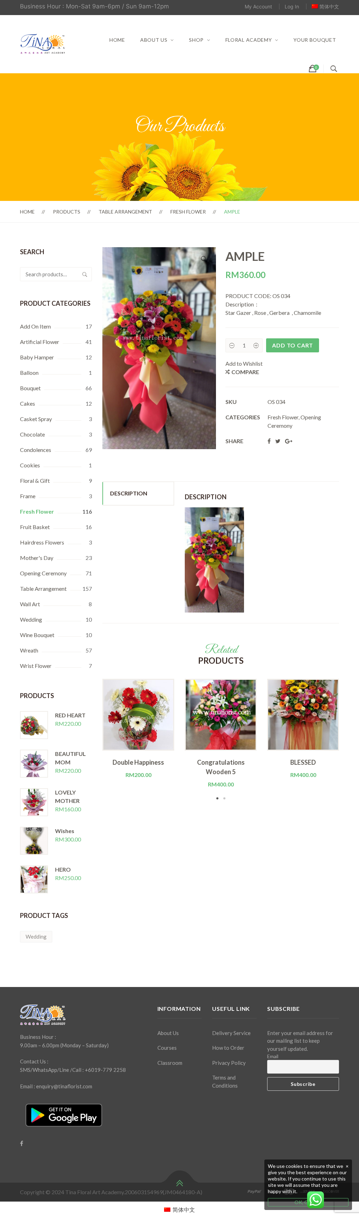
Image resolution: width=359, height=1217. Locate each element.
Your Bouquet (314, 40)
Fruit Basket (35, 526)
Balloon (29, 372)
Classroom (169, 1063)
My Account (258, 6)
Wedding (31, 619)
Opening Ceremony (43, 573)
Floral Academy (248, 40)
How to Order (228, 1047)
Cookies (30, 465)
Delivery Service (231, 1033)
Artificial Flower (39, 341)
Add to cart (292, 345)
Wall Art (30, 604)
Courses (167, 1047)
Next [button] (349, 740)
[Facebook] (21, 1143)
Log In (292, 6)
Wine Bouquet (37, 634)
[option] (138, 729)
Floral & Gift (35, 480)
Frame (27, 496)
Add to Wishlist (244, 363)
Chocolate (32, 434)
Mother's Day (36, 557)
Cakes (27, 403)
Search (85, 274)
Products (66, 212)
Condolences (35, 449)
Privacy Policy (229, 1063)
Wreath (29, 650)
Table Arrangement (125, 212)
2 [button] (224, 798)
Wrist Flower (36, 665)
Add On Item (35, 326)
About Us (154, 40)
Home (117, 40)
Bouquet (30, 388)
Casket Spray (36, 418)
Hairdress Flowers (42, 542)
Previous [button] (91, 740)
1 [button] (217, 798)
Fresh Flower (188, 212)
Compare (245, 372)
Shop (196, 40)
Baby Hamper (37, 357)
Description (128, 493)
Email (272, 1056)
